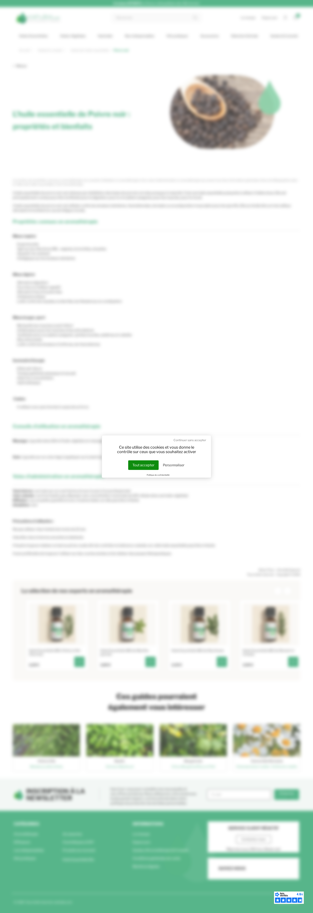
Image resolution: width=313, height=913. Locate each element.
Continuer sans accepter (190, 440)
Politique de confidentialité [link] (158, 475)
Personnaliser (173, 465)
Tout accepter (143, 465)
